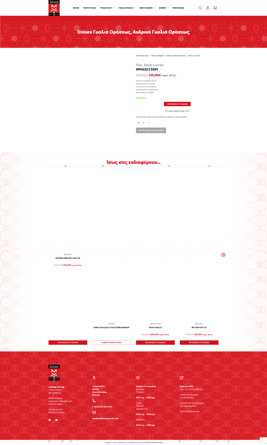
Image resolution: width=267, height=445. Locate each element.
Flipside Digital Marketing (154, 442)
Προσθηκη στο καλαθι (177, 104)
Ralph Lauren (154, 65)
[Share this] (143, 122)
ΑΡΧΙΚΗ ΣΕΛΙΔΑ (142, 56)
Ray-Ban (199, 323)
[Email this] (138, 122)
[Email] (56, 420)
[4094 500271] (155, 243)
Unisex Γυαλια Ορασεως (175, 56)
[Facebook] (49, 420)
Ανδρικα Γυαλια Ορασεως (177, 117)
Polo (139, 65)
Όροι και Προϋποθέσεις (191, 389)
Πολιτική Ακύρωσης (190, 411)
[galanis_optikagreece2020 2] (54, 8)
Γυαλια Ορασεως (157, 56)
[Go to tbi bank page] (177, 109)
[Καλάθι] (215, 7)
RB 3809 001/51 (199, 327)
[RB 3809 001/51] (199, 243)
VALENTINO (155, 323)
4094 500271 (155, 327)
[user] (207, 8)
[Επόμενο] (223, 254)
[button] (113, 8)
